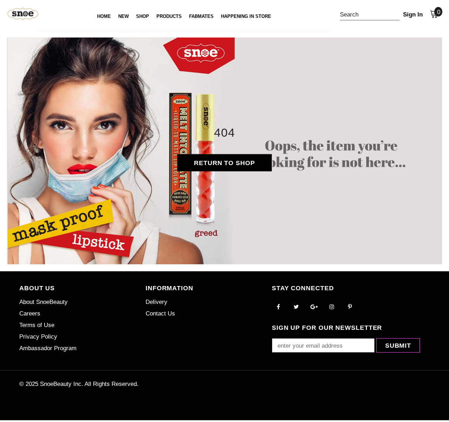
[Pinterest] (349, 306)
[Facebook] (278, 306)
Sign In (413, 14)
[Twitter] (296, 306)
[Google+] (314, 306)
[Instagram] (332, 306)
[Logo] (16, 13)
